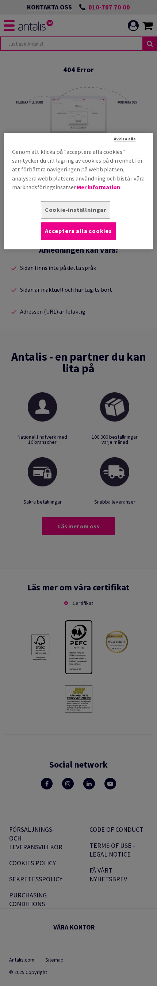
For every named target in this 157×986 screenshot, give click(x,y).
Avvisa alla (124, 138)
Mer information (98, 187)
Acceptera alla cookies (78, 231)
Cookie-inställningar (75, 209)
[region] (78, 191)
